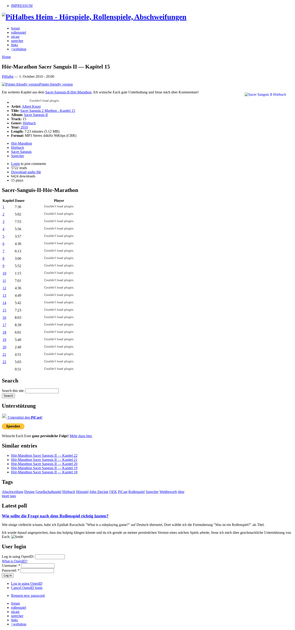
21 (4, 354)
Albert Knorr (31, 106)
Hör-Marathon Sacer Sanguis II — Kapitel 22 (44, 455)
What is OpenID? (14, 561)
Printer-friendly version (56, 84)
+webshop (18, 49)
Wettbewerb (168, 492)
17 (4, 325)
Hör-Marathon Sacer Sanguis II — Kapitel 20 (44, 464)
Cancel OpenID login (26, 588)
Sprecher (17, 156)
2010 (24, 127)
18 (4, 332)
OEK (113, 492)
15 (4, 310)
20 (4, 347)
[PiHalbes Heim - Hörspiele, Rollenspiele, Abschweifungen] (94, 17)
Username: (11, 565)
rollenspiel (18, 32)
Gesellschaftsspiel (48, 492)
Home (6, 57)
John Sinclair (98, 492)
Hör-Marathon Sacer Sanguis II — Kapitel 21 (44, 460)
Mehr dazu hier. (81, 436)
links (14, 45)
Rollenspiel (136, 492)
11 (4, 281)
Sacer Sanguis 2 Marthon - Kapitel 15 (47, 111)
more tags (9, 496)
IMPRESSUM (21, 6)
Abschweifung (12, 492)
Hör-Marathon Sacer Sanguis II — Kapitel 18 (44, 472)
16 (4, 317)
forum (15, 28)
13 (4, 295)
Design (29, 492)
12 (4, 288)
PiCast (122, 492)
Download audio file (26, 172)
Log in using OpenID (26, 583)
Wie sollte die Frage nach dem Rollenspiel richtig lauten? (55, 516)
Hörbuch (29, 123)
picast (15, 37)
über (181, 492)
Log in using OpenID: (18, 556)
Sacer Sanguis (21, 152)
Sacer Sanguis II (36, 115)
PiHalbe (8, 76)
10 (4, 273)
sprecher (17, 41)
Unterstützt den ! (24, 417)
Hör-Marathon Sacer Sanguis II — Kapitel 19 (44, 468)
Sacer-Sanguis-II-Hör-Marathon (68, 92)
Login (15, 164)
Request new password (28, 595)
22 (4, 362)
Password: (11, 570)
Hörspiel (82, 492)
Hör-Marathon (21, 143)
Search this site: (13, 391)
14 (4, 303)
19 (4, 340)
